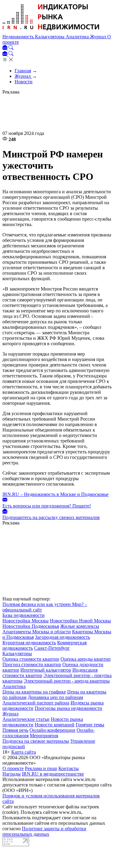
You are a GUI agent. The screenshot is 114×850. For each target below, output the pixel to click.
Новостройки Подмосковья (30, 626)
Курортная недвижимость (29, 642)
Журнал (98, 36)
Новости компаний (54, 724)
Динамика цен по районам (55, 697)
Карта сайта (23, 752)
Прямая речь (15, 730)
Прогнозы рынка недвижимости (68, 708)
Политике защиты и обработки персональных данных (44, 831)
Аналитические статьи (26, 719)
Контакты (68, 768)
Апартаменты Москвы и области (36, 631)
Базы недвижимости (23, 615)
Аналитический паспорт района (35, 702)
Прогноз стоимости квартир (31, 664)
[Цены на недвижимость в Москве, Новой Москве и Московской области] (51, 31)
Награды (11, 773)
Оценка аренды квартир (85, 659)
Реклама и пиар (41, 768)
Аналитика (78, 36)
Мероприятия (44, 735)
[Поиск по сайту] (11, 48)
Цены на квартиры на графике (34, 691)
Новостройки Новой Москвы (80, 620)
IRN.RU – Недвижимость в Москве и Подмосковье (55, 494)
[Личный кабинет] (5, 48)
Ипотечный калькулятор (45, 670)
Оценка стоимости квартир (30, 659)
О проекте (13, 768)
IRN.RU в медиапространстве (53, 773)
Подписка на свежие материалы (35, 741)
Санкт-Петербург (52, 648)
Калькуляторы (50, 36)
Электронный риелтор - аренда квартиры (67, 680)
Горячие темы (90, 724)
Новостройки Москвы (25, 620)
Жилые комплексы (79, 626)
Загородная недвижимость (62, 637)
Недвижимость (18, 36)
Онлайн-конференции (52, 730)
